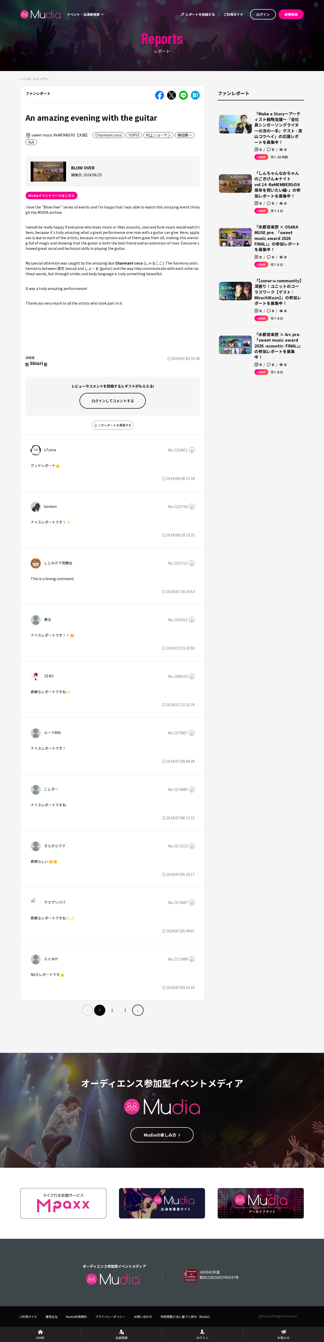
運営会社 (52, 1316)
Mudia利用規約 (76, 1316)
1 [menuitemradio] (99, 1010)
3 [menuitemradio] (125, 1010)
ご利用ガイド (233, 14)
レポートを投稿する (200, 14)
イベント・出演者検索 (83, 14)
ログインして (112, 400)
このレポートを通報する (114, 425)
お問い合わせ (143, 1316)
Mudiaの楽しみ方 (160, 1135)
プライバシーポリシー (110, 1316)
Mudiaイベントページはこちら (51, 195)
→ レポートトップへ (34, 79)
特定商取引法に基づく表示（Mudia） (186, 1316)
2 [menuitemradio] (112, 1010)
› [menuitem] (137, 1010)
